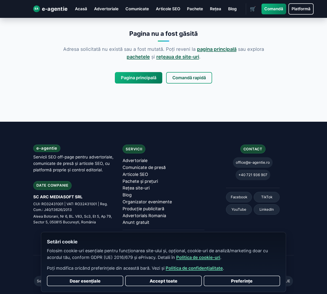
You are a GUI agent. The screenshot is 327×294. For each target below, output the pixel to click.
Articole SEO (168, 8)
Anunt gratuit (136, 222)
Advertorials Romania (144, 215)
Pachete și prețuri (140, 181)
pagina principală (217, 49)
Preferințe (242, 281)
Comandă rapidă (189, 77)
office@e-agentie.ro (253, 162)
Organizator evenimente (147, 201)
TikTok (266, 197)
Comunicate (137, 8)
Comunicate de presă (144, 167)
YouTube (238, 209)
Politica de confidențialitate (194, 268)
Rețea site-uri (136, 188)
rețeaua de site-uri (177, 57)
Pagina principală (138, 77)
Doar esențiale (85, 281)
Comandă (273, 8)
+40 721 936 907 (252, 175)
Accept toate (163, 281)
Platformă (301, 8)
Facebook (239, 197)
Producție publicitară (143, 208)
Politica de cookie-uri (198, 257)
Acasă (81, 8)
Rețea (215, 8)
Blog (232, 8)
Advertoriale (106, 8)
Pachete (195, 8)
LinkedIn (266, 209)
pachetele (138, 57)
